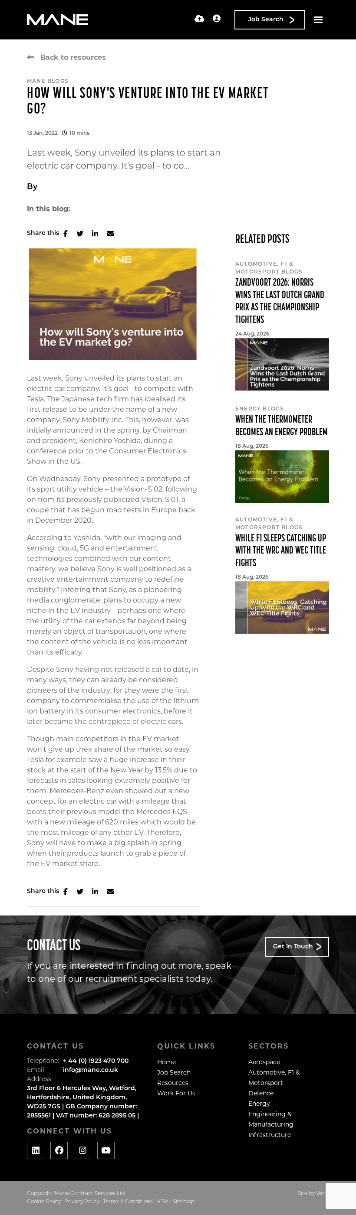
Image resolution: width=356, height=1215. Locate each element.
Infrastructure (269, 1135)
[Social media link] (35, 1150)
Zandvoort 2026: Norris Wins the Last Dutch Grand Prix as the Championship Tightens (279, 302)
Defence (261, 1093)
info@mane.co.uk (90, 1070)
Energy (259, 1104)
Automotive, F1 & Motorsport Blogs (269, 268)
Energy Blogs (259, 409)
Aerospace (264, 1062)
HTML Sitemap (175, 1202)
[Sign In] (217, 19)
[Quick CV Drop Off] (199, 19)
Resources (172, 1083)
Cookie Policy (44, 1202)
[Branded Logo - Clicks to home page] (57, 20)
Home (166, 1062)
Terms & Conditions (128, 1202)
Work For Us (176, 1093)
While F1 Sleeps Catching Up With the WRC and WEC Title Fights (280, 551)
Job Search (174, 1072)
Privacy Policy (81, 1202)
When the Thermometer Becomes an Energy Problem (281, 426)
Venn (322, 1193)
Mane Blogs (48, 81)
